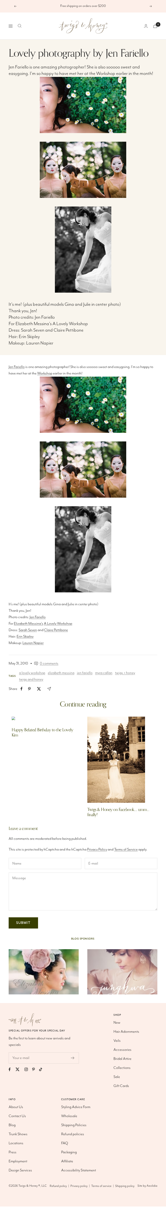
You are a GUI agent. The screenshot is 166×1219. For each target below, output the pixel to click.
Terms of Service (126, 849)
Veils (117, 1041)
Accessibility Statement (78, 1170)
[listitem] (21, 689)
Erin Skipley (29, 336)
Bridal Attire (122, 1059)
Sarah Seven (32, 330)
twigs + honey (125, 673)
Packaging (69, 1152)
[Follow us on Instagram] (28, 1069)
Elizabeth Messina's (34, 323)
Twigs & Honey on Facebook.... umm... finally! (118, 812)
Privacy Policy (97, 849)
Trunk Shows (18, 1134)
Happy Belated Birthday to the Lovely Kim (42, 732)
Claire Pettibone (68, 330)
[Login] (146, 26)
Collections (122, 1068)
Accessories (122, 1050)
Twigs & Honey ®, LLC (32, 1186)
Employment (18, 1161)
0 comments (49, 663)
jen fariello (85, 673)
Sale (116, 1077)
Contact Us (17, 1116)
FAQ (64, 1143)
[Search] (20, 26)
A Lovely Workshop (70, 323)
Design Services (20, 1170)
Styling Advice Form (75, 1107)
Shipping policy (124, 1186)
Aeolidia (152, 1186)
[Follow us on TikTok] (42, 1069)
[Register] (73, 1057)
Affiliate (67, 1161)
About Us (16, 1107)
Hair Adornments (126, 1032)
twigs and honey (31, 679)
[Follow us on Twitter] (19, 1069)
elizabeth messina (61, 673)
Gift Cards (121, 1086)
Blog (12, 1125)
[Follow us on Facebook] (12, 1069)
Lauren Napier (39, 343)
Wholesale (69, 1116)
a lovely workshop (32, 673)
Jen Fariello (19, 67)
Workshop (105, 73)
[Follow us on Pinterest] (35, 1069)
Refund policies (72, 1134)
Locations (16, 1143)
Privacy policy (79, 1186)
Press (12, 1152)
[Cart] (155, 26)
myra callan (103, 673)
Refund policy (58, 1186)
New (116, 1022)
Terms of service (101, 1186)
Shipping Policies (73, 1125)
